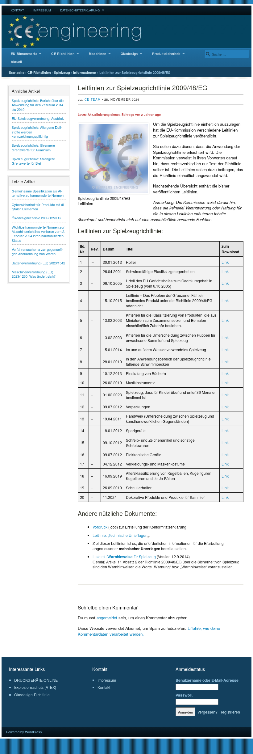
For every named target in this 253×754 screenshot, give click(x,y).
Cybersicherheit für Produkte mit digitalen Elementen (38, 206)
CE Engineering (126, 31)
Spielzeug (62, 72)
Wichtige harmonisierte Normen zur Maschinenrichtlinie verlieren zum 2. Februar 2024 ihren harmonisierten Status (38, 234)
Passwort (184, 695)
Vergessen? (207, 711)
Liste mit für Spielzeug (124, 556)
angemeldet (107, 618)
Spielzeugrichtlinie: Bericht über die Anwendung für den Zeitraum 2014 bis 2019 (38, 105)
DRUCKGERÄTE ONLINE (36, 680)
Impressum (42, 10)
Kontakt (17, 10)
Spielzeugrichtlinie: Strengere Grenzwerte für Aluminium (33, 147)
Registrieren (229, 711)
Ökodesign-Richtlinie (32, 694)
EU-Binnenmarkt (24, 53)
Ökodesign (129, 53)
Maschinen (97, 53)
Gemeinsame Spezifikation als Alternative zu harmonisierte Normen (38, 193)
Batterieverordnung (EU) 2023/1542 (38, 262)
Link (225, 262)
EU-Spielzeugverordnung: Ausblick (38, 118)
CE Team (93, 99)
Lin (224, 349)
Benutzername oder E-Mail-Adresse (207, 680)
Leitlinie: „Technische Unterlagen (120, 535)
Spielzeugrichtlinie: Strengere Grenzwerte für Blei (33, 161)
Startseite (16, 72)
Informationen (84, 72)
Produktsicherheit (166, 53)
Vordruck (100, 526)
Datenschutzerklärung (80, 10)
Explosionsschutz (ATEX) (35, 687)
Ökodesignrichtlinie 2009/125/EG (36, 217)
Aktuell (16, 61)
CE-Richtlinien (62, 53)
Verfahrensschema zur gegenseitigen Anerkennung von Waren (37, 251)
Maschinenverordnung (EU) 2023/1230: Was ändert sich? (34, 274)
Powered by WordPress (24, 731)
